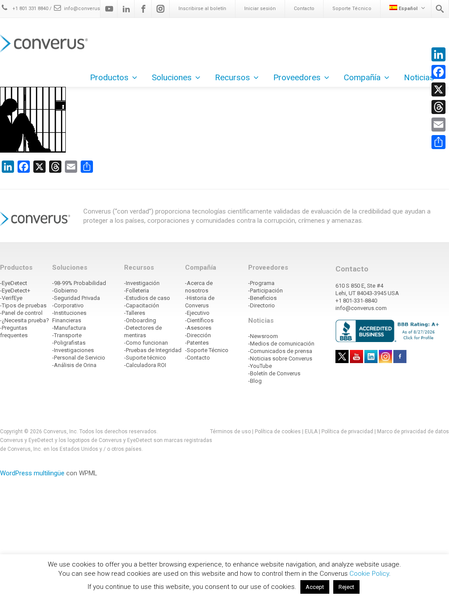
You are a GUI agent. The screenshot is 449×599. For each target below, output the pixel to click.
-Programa (261, 283)
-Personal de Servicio (78, 357)
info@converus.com (88, 8)
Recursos (232, 77)
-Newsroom (263, 336)
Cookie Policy (369, 574)
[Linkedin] (126, 9)
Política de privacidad (347, 431)
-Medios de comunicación (281, 343)
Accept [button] (315, 587)
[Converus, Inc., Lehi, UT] (388, 331)
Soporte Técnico (351, 8)
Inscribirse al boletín (202, 8)
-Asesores (198, 327)
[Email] (438, 124)
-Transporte (67, 335)
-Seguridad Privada (76, 298)
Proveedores (297, 77)
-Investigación (142, 283)
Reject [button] (346, 587)
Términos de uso (230, 431)
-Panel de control (21, 313)
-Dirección (198, 335)
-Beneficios (262, 298)
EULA (311, 431)
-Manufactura (69, 327)
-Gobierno (65, 290)
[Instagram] (160, 9)
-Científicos (199, 320)
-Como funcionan (146, 342)
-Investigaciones (73, 350)
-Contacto (197, 357)
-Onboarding (140, 320)
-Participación (265, 290)
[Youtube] (109, 9)
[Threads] (438, 107)
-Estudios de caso (147, 298)
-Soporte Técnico (206, 350)
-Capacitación (141, 305)
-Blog (255, 381)
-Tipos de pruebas (23, 305)
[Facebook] (143, 9)
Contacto (304, 8)
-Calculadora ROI (145, 365)
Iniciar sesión (260, 8)
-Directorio (261, 305)
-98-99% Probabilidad (79, 283)
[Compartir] (438, 142)
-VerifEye (11, 298)
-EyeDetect (13, 283)
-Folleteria (136, 290)
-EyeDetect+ (15, 290)
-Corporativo (68, 305)
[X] (438, 89)
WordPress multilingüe (32, 473)
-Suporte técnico (145, 357)
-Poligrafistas (69, 342)
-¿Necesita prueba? (24, 320)
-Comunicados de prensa (280, 351)
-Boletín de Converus (274, 373)
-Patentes (197, 342)
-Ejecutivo (197, 313)
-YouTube (260, 366)
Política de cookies (278, 431)
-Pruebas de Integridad (153, 350)
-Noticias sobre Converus (280, 358)
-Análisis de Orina (74, 365)
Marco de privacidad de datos (413, 431)
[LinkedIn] (438, 54)
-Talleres (134, 313)
